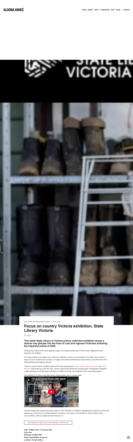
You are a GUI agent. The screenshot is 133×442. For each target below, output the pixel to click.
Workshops (105, 10)
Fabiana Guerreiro (91, 366)
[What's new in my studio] (131, 221)
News (118, 10)
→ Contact (126, 10)
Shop (113, 10)
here (62, 416)
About (96, 10)
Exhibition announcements (37, 321)
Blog (25, 321)
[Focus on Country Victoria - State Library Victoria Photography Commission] (2, 221)
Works (90, 10)
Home (84, 10)
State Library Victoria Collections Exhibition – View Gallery (48, 422)
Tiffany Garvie (80, 366)
